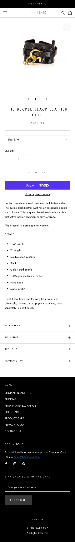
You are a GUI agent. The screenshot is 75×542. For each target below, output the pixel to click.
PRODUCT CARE (14, 418)
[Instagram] (14, 463)
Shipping (12, 337)
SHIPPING (11, 399)
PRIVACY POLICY (15, 425)
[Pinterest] (23, 463)
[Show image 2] (39, 99)
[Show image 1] (35, 99)
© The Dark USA (37, 527)
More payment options (37, 194)
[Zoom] (66, 26)
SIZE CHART (13, 325)
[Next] (46, 99)
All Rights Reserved (37, 533)
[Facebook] (6, 463)
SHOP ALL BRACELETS (18, 393)
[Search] (63, 12)
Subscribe (18, 500)
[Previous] (28, 99)
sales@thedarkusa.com (27, 457)
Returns (11, 349)
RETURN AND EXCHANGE (20, 406)
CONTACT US (13, 431)
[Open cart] (70, 13)
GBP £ (35, 519)
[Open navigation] (5, 12)
